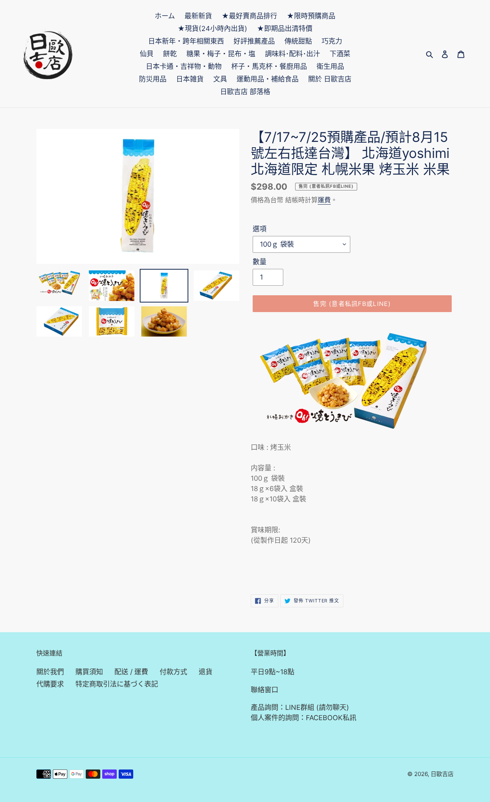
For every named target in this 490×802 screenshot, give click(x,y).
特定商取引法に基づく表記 (116, 684)
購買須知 (89, 672)
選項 (259, 229)
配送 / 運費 (131, 672)
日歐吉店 (442, 774)
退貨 (205, 672)
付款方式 (173, 672)
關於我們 (50, 672)
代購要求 (50, 684)
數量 (259, 262)
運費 (324, 200)
